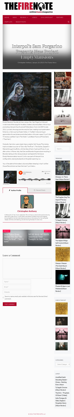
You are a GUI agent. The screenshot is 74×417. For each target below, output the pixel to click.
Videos (34, 17)
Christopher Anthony (27, 211)
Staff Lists (8, 22)
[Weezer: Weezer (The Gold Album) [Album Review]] (62, 313)
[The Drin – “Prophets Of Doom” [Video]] (62, 123)
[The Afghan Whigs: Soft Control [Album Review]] (62, 339)
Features (59, 17)
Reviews (23, 17)
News (15, 17)
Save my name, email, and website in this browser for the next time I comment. (26, 297)
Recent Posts (21, 22)
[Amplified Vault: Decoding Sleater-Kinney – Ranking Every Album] (62, 88)
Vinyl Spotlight (47, 17)
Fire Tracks (48, 62)
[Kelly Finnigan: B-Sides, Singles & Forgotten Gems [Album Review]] (62, 141)
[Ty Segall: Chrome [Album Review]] (62, 106)
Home (7, 17)
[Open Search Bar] (68, 22)
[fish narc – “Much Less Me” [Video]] (62, 349)
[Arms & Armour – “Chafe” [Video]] (62, 324)
